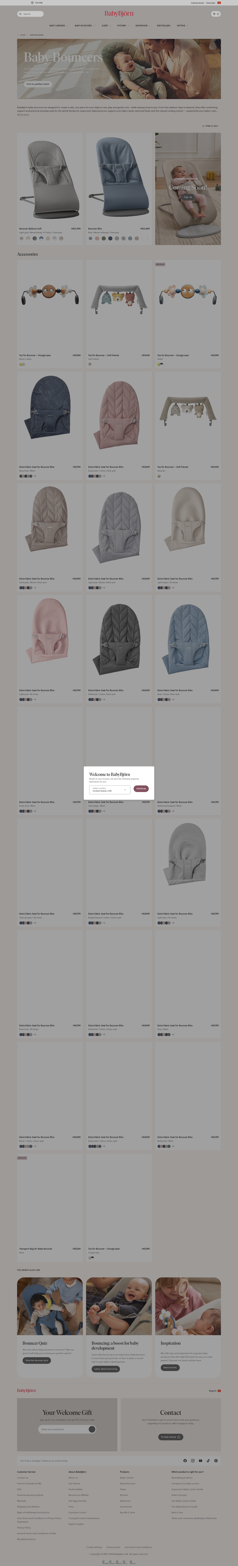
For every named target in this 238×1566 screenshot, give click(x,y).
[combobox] (109, 789)
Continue (141, 788)
